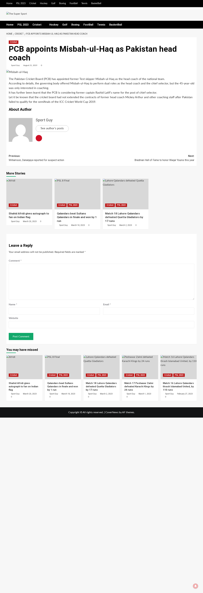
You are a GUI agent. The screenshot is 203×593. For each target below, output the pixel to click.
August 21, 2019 (30, 65)
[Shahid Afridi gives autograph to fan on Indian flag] (29, 194)
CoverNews (111, 412)
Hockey (43, 3)
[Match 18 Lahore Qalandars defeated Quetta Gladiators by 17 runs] (126, 194)
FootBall (74, 3)
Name (13, 304)
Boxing (62, 3)
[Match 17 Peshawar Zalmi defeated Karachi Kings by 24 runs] (140, 367)
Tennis (84, 3)
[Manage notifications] (195, 586)
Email (107, 304)
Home (9, 3)
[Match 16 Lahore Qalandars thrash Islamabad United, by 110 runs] (178, 367)
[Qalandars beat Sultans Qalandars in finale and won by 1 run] (77, 194)
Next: (164, 158)
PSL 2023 (21, 3)
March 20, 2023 (30, 221)
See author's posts (52, 128)
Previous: (36, 158)
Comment (15, 260)
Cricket (32, 3)
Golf (53, 3)
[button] (195, 24)
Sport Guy (15, 65)
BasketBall (96, 3)
